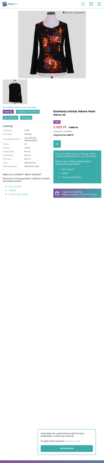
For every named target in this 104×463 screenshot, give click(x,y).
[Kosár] (91, 4)
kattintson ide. (72, 441)
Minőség (26, 117)
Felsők (17, 107)
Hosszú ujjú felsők (28, 107)
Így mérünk (10, 117)
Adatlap (8, 111)
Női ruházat (8, 107)
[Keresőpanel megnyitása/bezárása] (83, 4)
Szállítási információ (27, 111)
